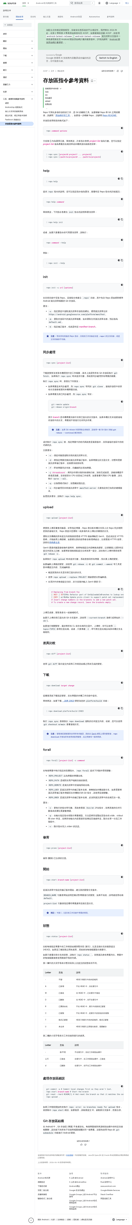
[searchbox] (17, 25)
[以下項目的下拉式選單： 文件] (29, 3)
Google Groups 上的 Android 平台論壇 (83, 1195)
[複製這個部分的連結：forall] (53, 750)
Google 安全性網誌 (77, 1190)
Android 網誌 (74, 1186)
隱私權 (76, 1220)
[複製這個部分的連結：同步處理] (58, 352)
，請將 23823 (68, 701)
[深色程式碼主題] (121, 128)
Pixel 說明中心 (106, 1182)
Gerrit (94, 734)
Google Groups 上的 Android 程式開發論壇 (83, 1201)
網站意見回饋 (86, 1220)
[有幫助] (118, 71)
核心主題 (47, 17)
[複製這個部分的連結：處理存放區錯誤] (67, 1078)
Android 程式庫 (44, 1178)
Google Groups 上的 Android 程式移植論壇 (83, 1208)
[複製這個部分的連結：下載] (51, 675)
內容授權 (69, 1155)
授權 (69, 1220)
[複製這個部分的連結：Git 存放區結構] (66, 1121)
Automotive (94, 17)
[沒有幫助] (122, 71)
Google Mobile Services (110, 1190)
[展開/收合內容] (60, 88)
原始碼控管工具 (62, 115)
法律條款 (61, 1220)
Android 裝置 (76, 17)
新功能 (6, 17)
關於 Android (43, 1220)
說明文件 (7, 10)
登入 (127, 3)
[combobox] (82, 3)
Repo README (109, 115)
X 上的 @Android (76, 1178)
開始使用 (19, 17)
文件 (24, 3)
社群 (53, 1220)
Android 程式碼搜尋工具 (46, 3)
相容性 (60, 17)
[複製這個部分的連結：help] (52, 171)
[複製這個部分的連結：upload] (55, 507)
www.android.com (108, 1186)
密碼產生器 (54, 542)
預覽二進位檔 (43, 1190)
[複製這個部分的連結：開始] (51, 869)
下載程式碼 (42, 1186)
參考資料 (110, 17)
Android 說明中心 (108, 1178)
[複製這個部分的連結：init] (50, 277)
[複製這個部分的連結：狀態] (51, 926)
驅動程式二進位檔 (45, 1198)
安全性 (33, 17)
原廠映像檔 (42, 1194)
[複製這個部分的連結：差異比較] (58, 643)
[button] (15, 41)
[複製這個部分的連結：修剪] (51, 837)
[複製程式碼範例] (121, 178)
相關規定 (41, 1182)
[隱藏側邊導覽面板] (31, 1220)
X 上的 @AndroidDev (77, 1182)
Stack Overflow (107, 1194)
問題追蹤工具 (106, 1198)
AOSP (45, 71)
